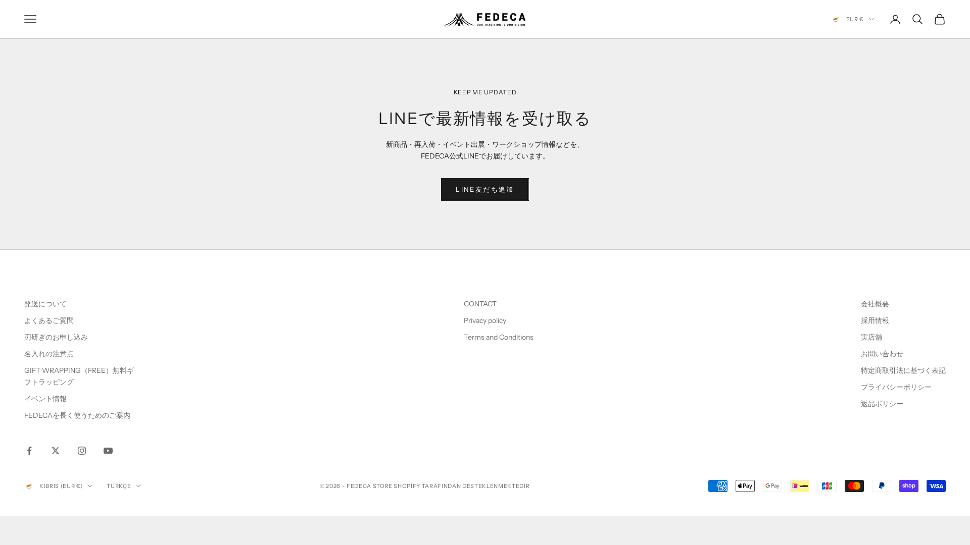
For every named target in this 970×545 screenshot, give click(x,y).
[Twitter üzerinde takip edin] (56, 451)
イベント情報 (45, 398)
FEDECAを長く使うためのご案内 (77, 415)
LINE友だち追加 (485, 189)
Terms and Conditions (499, 337)
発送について (45, 303)
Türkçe (119, 485)
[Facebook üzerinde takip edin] (29, 451)
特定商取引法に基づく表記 (903, 370)
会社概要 (875, 303)
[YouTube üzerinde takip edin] (108, 451)
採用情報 (875, 320)
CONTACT (480, 303)
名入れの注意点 (49, 353)
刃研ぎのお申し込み (56, 337)
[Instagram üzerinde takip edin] (82, 451)
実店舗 (871, 337)
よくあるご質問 (49, 320)
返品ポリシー (882, 403)
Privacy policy (485, 320)
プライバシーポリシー (896, 387)
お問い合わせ (882, 353)
